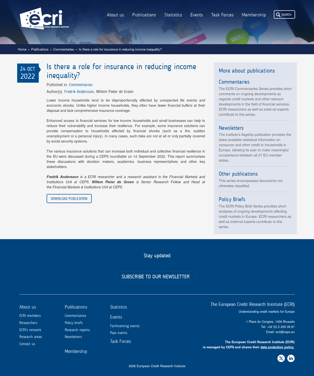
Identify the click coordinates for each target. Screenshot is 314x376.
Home (22, 49)
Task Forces (222, 15)
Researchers (28, 323)
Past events (118, 333)
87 (293, 326)
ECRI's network (30, 330)
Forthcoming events (125, 326)
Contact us (27, 344)
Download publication (69, 198)
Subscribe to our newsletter (156, 276)
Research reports (77, 330)
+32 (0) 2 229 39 (279, 326)
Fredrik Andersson (79, 91)
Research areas (30, 337)
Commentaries (63, 49)
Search (286, 14)
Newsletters (73, 337)
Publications (144, 15)
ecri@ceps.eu (285, 332)
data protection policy (277, 347)
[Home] (44, 14)
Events (196, 15)
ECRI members (30, 315)
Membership (254, 15)
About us (115, 15)
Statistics (173, 15)
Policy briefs (74, 323)
